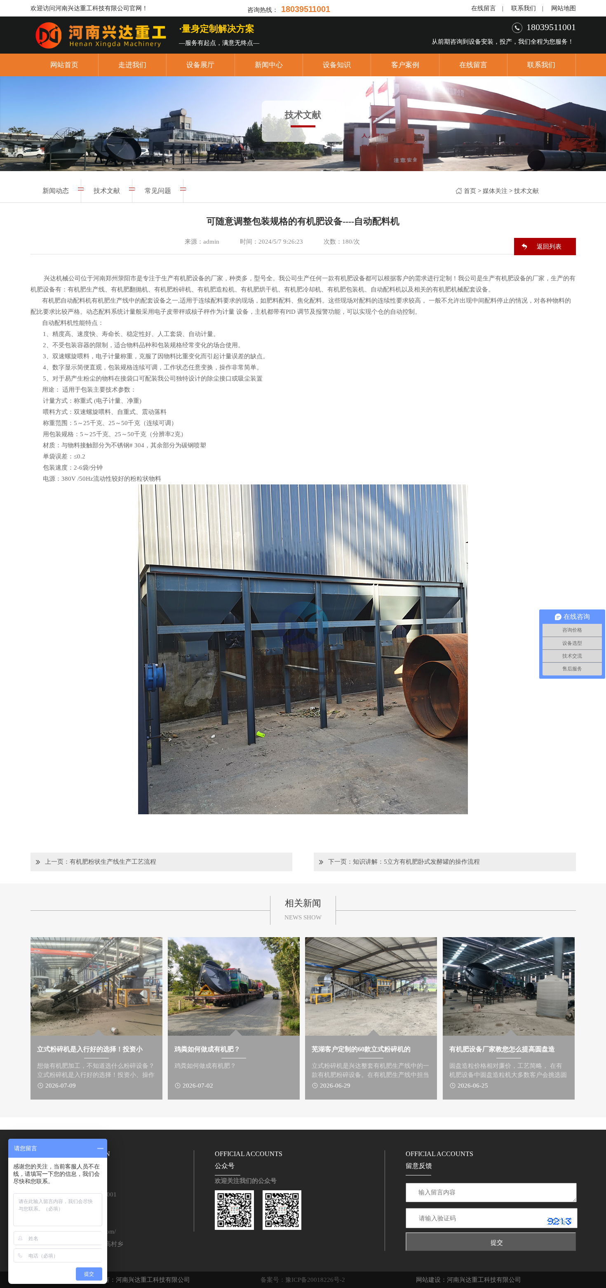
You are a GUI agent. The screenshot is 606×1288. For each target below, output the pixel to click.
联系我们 (523, 8)
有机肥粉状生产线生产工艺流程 (113, 861)
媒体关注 (495, 191)
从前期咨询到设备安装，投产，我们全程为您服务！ (503, 41)
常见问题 (158, 190)
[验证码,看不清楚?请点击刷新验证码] (559, 1221)
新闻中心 (269, 65)
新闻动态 (55, 190)
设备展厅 (200, 65)
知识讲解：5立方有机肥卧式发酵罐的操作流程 (416, 861)
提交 (497, 1242)
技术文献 (526, 191)
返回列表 (549, 246)
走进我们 (132, 65)
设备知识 (337, 65)
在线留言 (483, 8)
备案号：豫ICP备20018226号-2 (303, 1279)
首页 (470, 191)
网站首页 (64, 65)
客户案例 (405, 65)
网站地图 (563, 8)
